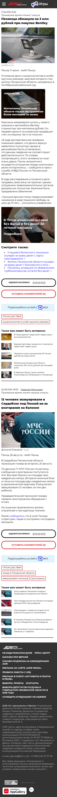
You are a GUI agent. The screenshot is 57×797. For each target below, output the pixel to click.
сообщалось (16, 516)
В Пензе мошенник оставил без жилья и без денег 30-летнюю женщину (26, 223)
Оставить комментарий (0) (29, 294)
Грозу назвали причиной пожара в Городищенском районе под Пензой (30, 592)
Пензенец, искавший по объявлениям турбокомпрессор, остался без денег (29, 269)
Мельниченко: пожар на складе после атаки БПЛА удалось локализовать (31, 611)
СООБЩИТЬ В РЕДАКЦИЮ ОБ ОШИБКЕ (24, 697)
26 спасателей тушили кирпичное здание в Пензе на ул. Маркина (33, 630)
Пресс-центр (42, 653)
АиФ (26, 449)
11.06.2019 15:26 (8, 12)
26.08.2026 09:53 (9, 389)
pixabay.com (7, 65)
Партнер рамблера (27, 782)
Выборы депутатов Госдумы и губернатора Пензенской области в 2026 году (25, 690)
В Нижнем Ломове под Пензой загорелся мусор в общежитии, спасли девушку (33, 621)
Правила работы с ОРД (16, 672)
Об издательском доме (17, 653)
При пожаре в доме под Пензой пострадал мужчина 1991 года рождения (33, 602)
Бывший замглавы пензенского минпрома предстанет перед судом (33, 345)
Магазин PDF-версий (15, 657)
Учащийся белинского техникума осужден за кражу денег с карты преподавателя (26, 255)
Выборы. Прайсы (13, 683)
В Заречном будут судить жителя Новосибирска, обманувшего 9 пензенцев (33, 373)
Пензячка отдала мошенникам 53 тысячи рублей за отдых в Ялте (32, 354)
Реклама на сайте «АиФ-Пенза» (22, 668)
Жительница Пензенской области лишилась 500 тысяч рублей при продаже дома (33, 365)
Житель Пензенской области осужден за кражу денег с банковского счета (29, 263)
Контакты (32, 683)
